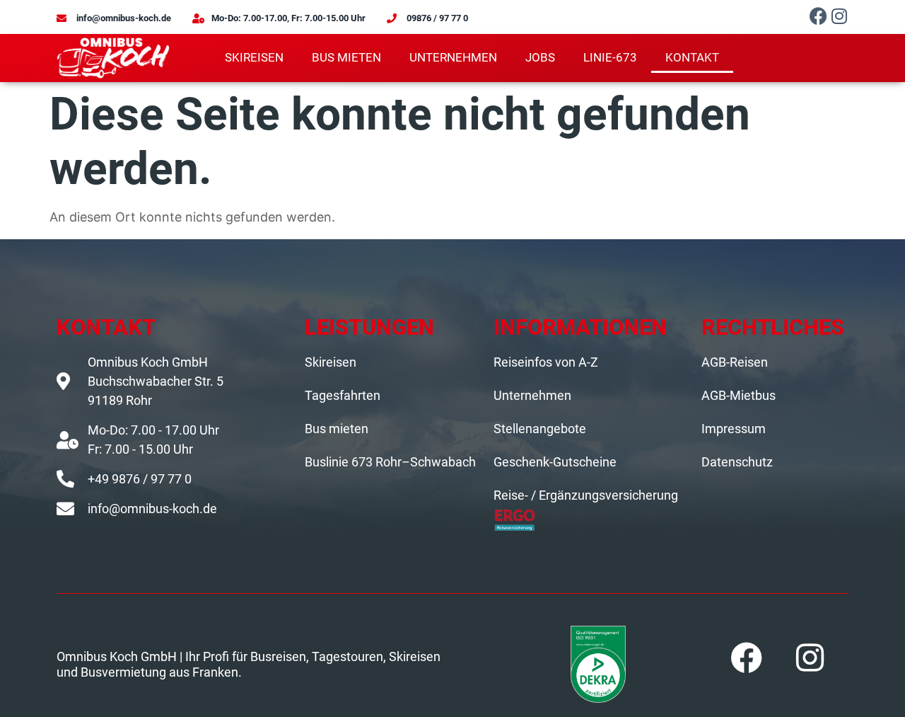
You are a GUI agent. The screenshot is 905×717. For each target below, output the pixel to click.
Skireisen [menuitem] (254, 57)
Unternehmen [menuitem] (453, 57)
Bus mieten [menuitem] (346, 57)
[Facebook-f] (818, 16)
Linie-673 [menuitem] (610, 57)
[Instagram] (839, 16)
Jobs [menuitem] (540, 57)
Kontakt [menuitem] (692, 57)
